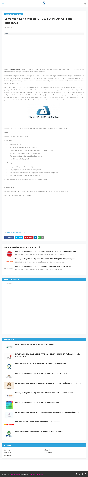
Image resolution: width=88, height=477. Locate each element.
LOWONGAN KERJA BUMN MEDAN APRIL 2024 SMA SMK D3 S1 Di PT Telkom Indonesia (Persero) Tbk (47, 355)
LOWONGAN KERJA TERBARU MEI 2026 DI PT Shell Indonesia (37, 422)
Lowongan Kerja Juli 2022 (14, 232)
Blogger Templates (36, 474)
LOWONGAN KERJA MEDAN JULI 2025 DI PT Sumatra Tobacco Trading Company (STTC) (48, 383)
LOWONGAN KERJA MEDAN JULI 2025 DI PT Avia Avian (35, 344)
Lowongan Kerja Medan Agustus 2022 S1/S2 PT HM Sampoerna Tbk (41, 373)
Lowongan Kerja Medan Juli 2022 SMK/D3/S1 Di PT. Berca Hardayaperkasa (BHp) (45, 251)
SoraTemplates (15, 474)
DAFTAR (30, 195)
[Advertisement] (44, 51)
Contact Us (7, 453)
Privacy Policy (8, 455)
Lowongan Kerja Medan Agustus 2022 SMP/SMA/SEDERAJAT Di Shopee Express (45, 259)
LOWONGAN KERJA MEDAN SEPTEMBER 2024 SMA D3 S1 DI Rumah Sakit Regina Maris (47, 412)
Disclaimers (48, 453)
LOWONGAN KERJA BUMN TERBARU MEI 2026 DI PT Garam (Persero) (40, 364)
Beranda (7, 450)
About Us (47, 450)
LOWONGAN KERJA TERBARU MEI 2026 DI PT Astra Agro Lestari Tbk (40, 431)
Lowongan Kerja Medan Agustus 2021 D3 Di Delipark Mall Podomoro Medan (44, 393)
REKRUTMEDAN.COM (12, 69)
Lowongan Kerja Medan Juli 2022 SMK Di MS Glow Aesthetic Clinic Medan (43, 266)
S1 (24, 232)
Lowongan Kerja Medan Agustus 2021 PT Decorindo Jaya (37, 402)
